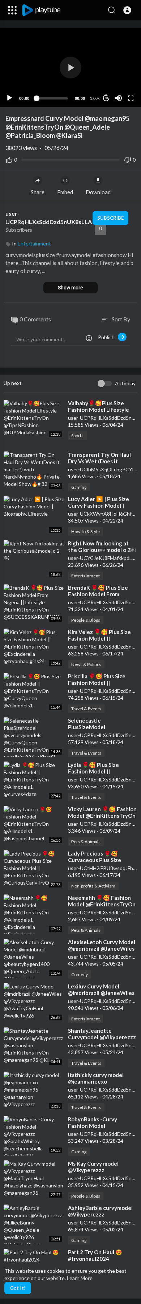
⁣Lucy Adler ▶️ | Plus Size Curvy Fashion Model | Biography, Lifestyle (98, 505)
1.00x (95, 98)
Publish (108, 337)
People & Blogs (85, 620)
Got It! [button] (18, 1288)
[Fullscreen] (130, 98)
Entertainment (34, 243)
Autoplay (125, 383)
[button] (127, 10)
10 (106, 98)
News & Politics (86, 664)
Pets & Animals (86, 841)
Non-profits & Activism (93, 886)
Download (98, 192)
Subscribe (110, 218)
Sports (77, 435)
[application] (70, 67)
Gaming (78, 487)
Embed (65, 192)
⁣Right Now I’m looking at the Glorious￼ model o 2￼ (102, 546)
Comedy (79, 974)
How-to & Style (85, 531)
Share (37, 192)
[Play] (9, 98)
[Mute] (118, 98)
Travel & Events (86, 708)
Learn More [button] (80, 1278)
